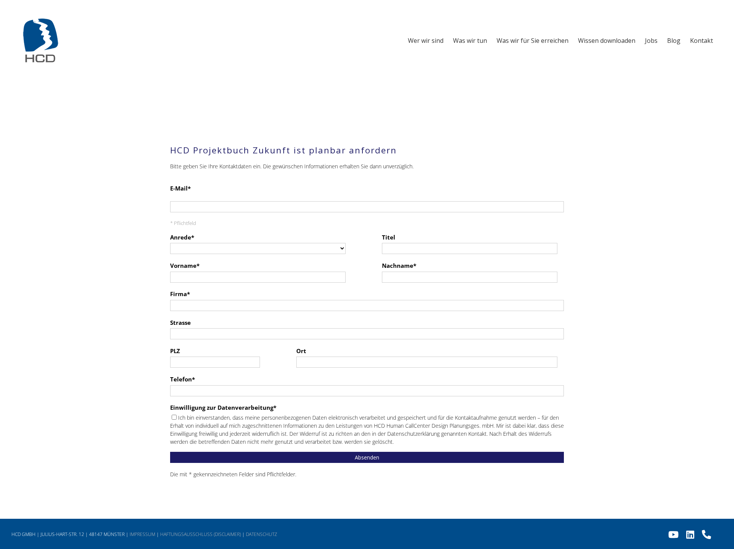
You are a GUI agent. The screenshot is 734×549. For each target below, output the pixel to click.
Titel (388, 237)
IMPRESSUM (142, 534)
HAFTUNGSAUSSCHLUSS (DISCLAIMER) (200, 534)
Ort (301, 351)
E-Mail (179, 188)
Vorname (183, 266)
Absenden (367, 457)
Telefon (181, 379)
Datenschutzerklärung (413, 433)
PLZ (175, 351)
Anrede (180, 237)
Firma (178, 294)
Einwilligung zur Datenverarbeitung (221, 408)
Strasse (180, 323)
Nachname (397, 266)
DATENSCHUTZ (261, 534)
